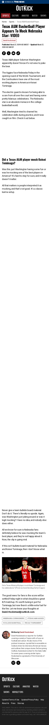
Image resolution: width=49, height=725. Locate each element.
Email (13, 53)
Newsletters (17, 692)
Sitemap (20, 703)
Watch (34, 15)
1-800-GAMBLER (41, 714)
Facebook (4, 53)
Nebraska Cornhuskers (14, 618)
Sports (6, 15)
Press (13, 703)
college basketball (12, 623)
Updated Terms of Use (10, 700)
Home (4, 22)
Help (42, 700)
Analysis (25, 15)
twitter (18, 663)
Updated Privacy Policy (30, 700)
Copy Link (18, 53)
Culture (15, 15)
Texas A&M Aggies (36, 618)
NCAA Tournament (33, 623)
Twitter (9, 53)
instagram (13, 663)
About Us (5, 703)
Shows (43, 15)
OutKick (24, 8)
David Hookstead (9, 40)
